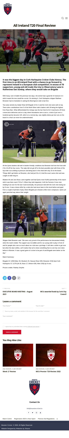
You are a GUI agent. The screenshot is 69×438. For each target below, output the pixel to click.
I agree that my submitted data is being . (22, 326)
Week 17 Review (9, 371)
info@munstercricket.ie (34, 408)
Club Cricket (17, 369)
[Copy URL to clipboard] (19, 278)
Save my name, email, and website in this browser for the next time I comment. (27, 311)
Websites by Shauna (23, 428)
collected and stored (33, 326)
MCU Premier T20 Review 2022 (48, 371)
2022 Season (7, 369)
